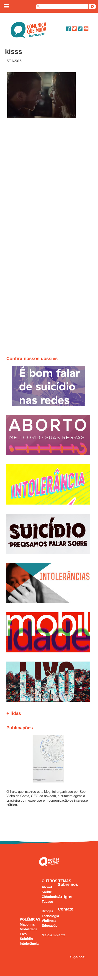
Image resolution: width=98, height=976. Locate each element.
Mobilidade (28, 929)
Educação (49, 925)
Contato (65, 909)
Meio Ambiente (53, 935)
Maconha (27, 924)
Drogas (47, 911)
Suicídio (26, 939)
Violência (49, 921)
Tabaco (47, 901)
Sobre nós (68, 884)
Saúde (47, 892)
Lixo (23, 934)
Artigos (65, 897)
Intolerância (29, 943)
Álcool (47, 887)
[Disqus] (49, 180)
